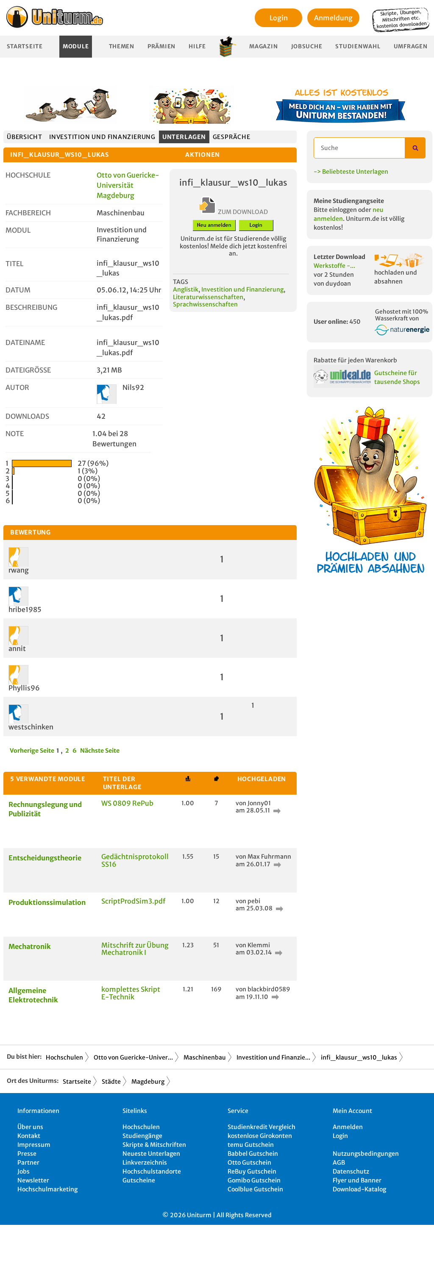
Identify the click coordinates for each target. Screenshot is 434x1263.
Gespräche (231, 137)
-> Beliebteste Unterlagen (351, 171)
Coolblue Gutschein (255, 1189)
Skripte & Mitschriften (154, 1145)
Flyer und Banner (357, 1180)
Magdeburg (147, 1081)
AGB (339, 1162)
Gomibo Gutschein (254, 1180)
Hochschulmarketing (47, 1189)
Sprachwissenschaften (205, 304)
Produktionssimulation (47, 902)
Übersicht (24, 137)
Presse (26, 1153)
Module (76, 46)
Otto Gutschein (249, 1162)
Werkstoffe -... (334, 266)
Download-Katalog (359, 1189)
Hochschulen (64, 1057)
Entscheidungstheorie (44, 858)
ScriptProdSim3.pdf (133, 901)
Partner (28, 1162)
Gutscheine (138, 1180)
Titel (14, 263)
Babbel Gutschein (253, 1153)
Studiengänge (142, 1136)
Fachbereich (28, 213)
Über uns (30, 1127)
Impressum (33, 1145)
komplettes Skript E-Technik (130, 993)
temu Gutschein (251, 1145)
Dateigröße (28, 370)
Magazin (263, 46)
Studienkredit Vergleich (261, 1127)
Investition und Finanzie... (273, 1057)
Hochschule (28, 175)
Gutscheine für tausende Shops (397, 377)
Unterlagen (184, 137)
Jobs (23, 1171)
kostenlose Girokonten (260, 1136)
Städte (111, 1081)
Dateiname (25, 342)
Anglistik (185, 289)
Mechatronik (29, 946)
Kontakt (28, 1136)
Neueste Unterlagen (151, 1153)
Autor (17, 387)
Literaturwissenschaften (208, 297)
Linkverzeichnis (144, 1162)
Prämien (161, 46)
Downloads (27, 416)
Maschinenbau (205, 1057)
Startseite (25, 46)
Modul (18, 230)
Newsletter (33, 1180)
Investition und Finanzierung (102, 137)
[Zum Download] (276, 810)
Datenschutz (351, 1171)
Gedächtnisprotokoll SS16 (135, 860)
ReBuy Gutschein (252, 1171)
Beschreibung (31, 307)
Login (279, 18)
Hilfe (197, 46)
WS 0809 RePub (127, 803)
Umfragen (411, 46)
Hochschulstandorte (151, 1171)
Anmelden (348, 1127)
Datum (18, 290)
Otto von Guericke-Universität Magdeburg (128, 185)
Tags (180, 282)
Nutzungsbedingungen (366, 1153)
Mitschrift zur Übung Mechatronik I (135, 949)
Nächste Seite (100, 750)
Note (15, 433)
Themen (121, 46)
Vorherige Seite (32, 750)
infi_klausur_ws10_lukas (359, 1057)
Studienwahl (357, 46)
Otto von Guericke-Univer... (133, 1057)
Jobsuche (307, 46)
